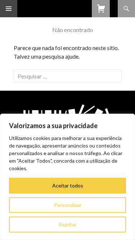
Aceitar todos (67, 185)
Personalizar (67, 205)
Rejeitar (67, 224)
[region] (67, 177)
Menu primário (8, 8)
